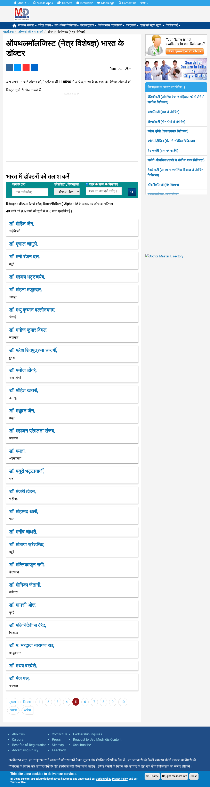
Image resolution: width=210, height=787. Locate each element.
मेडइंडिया (8, 32)
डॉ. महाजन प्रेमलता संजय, (32, 431)
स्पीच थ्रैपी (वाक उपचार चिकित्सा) (168, 131)
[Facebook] (9, 67)
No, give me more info (174, 776)
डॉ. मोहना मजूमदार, (25, 289)
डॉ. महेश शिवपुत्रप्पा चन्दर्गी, (33, 350)
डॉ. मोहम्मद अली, (23, 511)
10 (123, 702)
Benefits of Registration (29, 745)
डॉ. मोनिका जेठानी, (25, 585)
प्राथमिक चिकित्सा (66, 25)
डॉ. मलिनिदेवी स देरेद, (27, 625)
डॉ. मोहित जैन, (21, 224)
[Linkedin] (34, 67)
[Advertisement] (68, 129)
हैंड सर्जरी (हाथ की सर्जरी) (163, 150)
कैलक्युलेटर (87, 25)
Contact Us (129, 3)
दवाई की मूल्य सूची (151, 25)
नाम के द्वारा (18, 184)
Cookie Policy (103, 778)
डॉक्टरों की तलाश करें (30, 32)
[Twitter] (17, 67)
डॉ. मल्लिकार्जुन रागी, (27, 565)
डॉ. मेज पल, (19, 678)
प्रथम (12, 702)
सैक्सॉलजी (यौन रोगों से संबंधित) (166, 122)
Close (194, 776)
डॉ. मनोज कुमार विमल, (28, 330)
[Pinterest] (26, 67)
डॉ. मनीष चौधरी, (23, 532)
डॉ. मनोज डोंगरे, (23, 370)
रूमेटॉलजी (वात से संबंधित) (163, 112)
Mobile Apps (45, 3)
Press (56, 740)
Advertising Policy (25, 750)
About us (18, 734)
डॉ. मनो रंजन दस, (24, 256)
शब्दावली (131, 25)
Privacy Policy (120, 778)
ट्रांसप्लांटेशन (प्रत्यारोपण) (163, 194)
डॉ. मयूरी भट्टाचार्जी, (26, 471)
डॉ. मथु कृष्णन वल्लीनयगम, (32, 310)
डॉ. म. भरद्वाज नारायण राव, (31, 645)
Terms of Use (18, 782)
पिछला (27, 702)
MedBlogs (107, 3)
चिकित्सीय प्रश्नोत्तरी (110, 25)
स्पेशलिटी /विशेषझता (66, 184)
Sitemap (58, 745)
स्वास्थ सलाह (26, 25)
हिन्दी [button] (143, 3)
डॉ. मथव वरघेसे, (23, 666)
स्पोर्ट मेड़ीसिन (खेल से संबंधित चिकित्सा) (171, 141)
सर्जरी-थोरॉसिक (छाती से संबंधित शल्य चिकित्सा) (176, 160)
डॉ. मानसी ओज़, (22, 605)
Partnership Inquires (87, 734)
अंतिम (27, 710)
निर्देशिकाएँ (172, 25)
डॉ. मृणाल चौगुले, (23, 244)
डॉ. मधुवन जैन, (22, 411)
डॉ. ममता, (17, 451)
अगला (13, 710)
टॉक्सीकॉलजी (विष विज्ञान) (163, 185)
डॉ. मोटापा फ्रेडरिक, (26, 544)
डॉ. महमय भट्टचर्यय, (27, 277)
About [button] (22, 3)
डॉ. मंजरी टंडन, (22, 491)
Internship (86, 3)
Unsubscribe (82, 745)
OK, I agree (152, 776)
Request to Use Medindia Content (97, 740)
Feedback (59, 750)
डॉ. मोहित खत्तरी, (23, 390)
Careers (67, 3)
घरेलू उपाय (44, 25)
